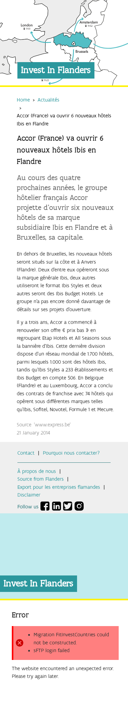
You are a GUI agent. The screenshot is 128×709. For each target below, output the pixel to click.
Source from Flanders (40, 479)
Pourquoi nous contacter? (71, 453)
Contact (25, 453)
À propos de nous (36, 471)
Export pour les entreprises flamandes (58, 487)
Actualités (48, 100)
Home (23, 100)
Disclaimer (28, 495)
